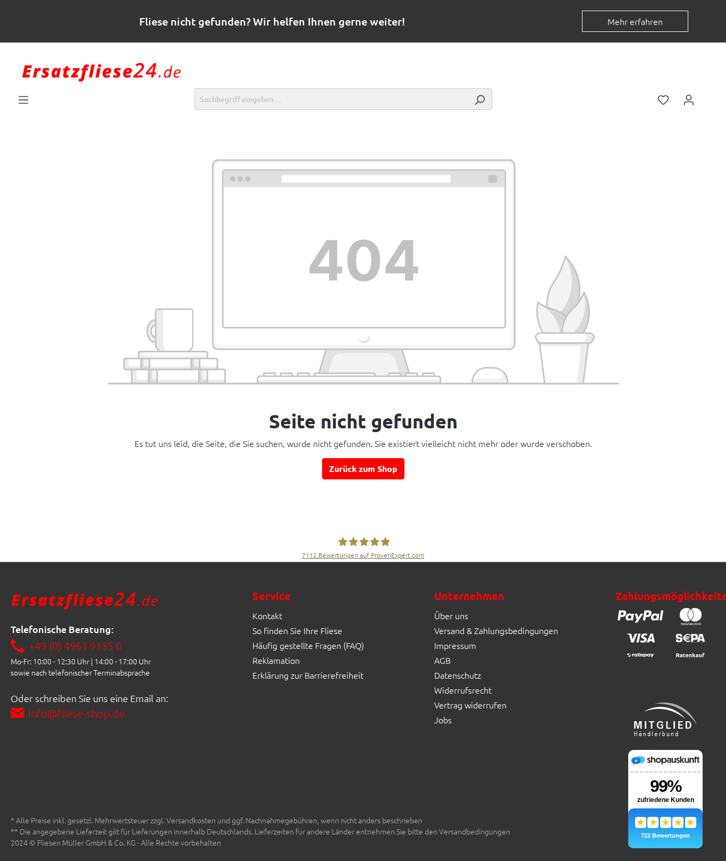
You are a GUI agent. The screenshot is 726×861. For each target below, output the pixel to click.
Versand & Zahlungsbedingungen (496, 630)
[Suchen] (479, 99)
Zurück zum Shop (363, 468)
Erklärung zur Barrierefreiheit (308, 675)
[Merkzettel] (663, 98)
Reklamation (276, 660)
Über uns (451, 615)
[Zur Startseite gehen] (101, 71)
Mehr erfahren (635, 21)
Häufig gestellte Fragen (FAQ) (308, 645)
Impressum (455, 645)
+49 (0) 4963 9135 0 (75, 645)
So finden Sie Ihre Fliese (297, 630)
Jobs (443, 719)
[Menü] (23, 98)
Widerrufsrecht (463, 690)
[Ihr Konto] (689, 98)
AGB (442, 660)
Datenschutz (457, 675)
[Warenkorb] (708, 96)
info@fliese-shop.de (76, 713)
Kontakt (267, 615)
